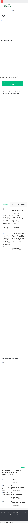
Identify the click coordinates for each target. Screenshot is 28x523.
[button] (6, 522)
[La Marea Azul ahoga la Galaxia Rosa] (6, 299)
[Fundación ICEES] (9, 6)
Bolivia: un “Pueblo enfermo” (16, 480)
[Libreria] (14, 10)
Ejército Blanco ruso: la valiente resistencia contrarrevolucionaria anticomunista (17, 495)
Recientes (5, 204)
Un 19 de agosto (16, 227)
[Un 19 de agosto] (6, 229)
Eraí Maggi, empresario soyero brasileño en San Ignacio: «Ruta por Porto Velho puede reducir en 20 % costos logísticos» (18, 236)
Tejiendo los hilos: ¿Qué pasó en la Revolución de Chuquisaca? (17, 487)
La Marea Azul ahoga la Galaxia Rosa (18, 247)
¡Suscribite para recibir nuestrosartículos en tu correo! (12, 83)
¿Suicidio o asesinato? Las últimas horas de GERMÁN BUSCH (18, 502)
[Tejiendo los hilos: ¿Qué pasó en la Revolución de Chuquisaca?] (6, 488)
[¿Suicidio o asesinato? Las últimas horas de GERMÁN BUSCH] (6, 503)
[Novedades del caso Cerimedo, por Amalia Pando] (6, 211)
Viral (13, 204)
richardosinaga (18, 514)
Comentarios (21, 204)
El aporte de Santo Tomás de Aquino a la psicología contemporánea (11, 472)
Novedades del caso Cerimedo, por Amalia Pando (17, 210)
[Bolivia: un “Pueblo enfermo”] (6, 481)
